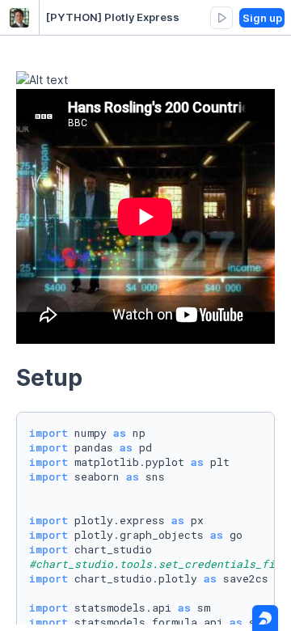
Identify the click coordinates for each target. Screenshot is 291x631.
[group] (221, 17)
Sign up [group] (262, 17)
